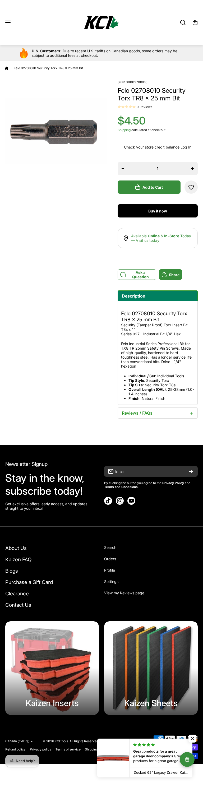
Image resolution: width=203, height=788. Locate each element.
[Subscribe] (191, 471)
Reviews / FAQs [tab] (137, 413)
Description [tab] (133, 296)
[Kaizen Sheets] (151, 668)
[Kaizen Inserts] (52, 668)
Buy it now (157, 211)
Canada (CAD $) (17, 741)
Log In (186, 147)
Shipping (124, 130)
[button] (195, 22)
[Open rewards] (187, 759)
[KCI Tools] (101, 22)
